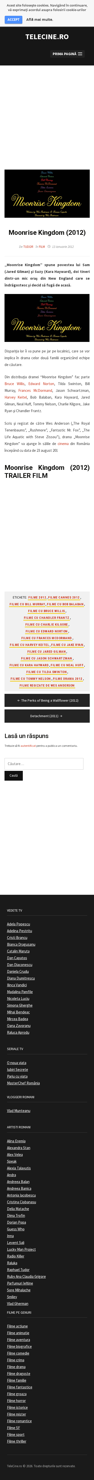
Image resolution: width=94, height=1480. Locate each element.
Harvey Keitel (16, 397)
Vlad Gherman (17, 1303)
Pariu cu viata (17, 1076)
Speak (12, 1161)
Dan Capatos (17, 957)
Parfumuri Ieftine (20, 1283)
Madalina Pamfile (20, 991)
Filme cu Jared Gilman (46, 651)
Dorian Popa (16, 1222)
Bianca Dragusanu (21, 944)
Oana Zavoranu (19, 1025)
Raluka (12, 1263)
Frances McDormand (35, 390)
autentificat (28, 746)
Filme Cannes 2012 (64, 597)
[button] (67, 54)
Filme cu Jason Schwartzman (46, 658)
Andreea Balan (18, 1181)
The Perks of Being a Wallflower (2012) (49, 700)
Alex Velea (15, 1154)
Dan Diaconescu (19, 964)
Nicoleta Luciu (18, 998)
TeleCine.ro (47, 36)
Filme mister (16, 1414)
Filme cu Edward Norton (47, 631)
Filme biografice (19, 1346)
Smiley (12, 1296)
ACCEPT (14, 19)
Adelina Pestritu (19, 930)
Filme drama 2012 (67, 679)
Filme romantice (19, 1421)
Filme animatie (18, 1332)
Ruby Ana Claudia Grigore (26, 1276)
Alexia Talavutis (19, 1168)
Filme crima (15, 1360)
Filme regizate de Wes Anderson (47, 685)
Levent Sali (15, 1242)
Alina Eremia (16, 1141)
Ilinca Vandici (17, 985)
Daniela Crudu (18, 971)
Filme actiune (17, 1326)
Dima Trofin (16, 1215)
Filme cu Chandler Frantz (46, 618)
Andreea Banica (19, 1188)
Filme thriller (16, 1441)
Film (42, 247)
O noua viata (16, 1062)
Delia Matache (18, 1208)
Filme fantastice (19, 1387)
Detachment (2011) (44, 716)
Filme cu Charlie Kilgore (46, 624)
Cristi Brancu (17, 937)
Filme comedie (18, 1353)
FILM (40, 475)
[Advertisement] (47, 112)
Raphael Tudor (18, 1269)
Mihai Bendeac (18, 1012)
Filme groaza (17, 1393)
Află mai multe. (39, 19)
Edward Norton (41, 383)
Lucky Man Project (21, 1249)
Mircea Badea (17, 1018)
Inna (10, 1235)
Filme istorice (17, 1407)
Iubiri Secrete (17, 1069)
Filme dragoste (18, 1373)
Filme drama (16, 1366)
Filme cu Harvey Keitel (29, 645)
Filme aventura (18, 1339)
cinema (63, 443)
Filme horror (16, 1400)
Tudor (28, 247)
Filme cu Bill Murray (27, 604)
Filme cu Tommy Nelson (31, 679)
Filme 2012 (37, 597)
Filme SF (13, 1427)
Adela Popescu (18, 924)
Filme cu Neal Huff (67, 665)
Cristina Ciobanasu (21, 1202)
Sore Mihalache (19, 1290)
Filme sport (16, 1434)
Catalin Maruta (18, 951)
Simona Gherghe (20, 1005)
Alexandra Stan (18, 1147)
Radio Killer (15, 1256)
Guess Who (16, 1229)
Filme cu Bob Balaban (65, 604)
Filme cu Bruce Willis (46, 611)
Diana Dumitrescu (21, 978)
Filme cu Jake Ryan (67, 645)
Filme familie (16, 1380)
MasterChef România (23, 1083)
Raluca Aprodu (18, 1032)
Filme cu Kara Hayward (29, 665)
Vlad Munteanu (18, 1110)
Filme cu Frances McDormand (46, 638)
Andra (11, 1174)
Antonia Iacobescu (21, 1195)
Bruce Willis (15, 383)
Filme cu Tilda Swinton (46, 672)
